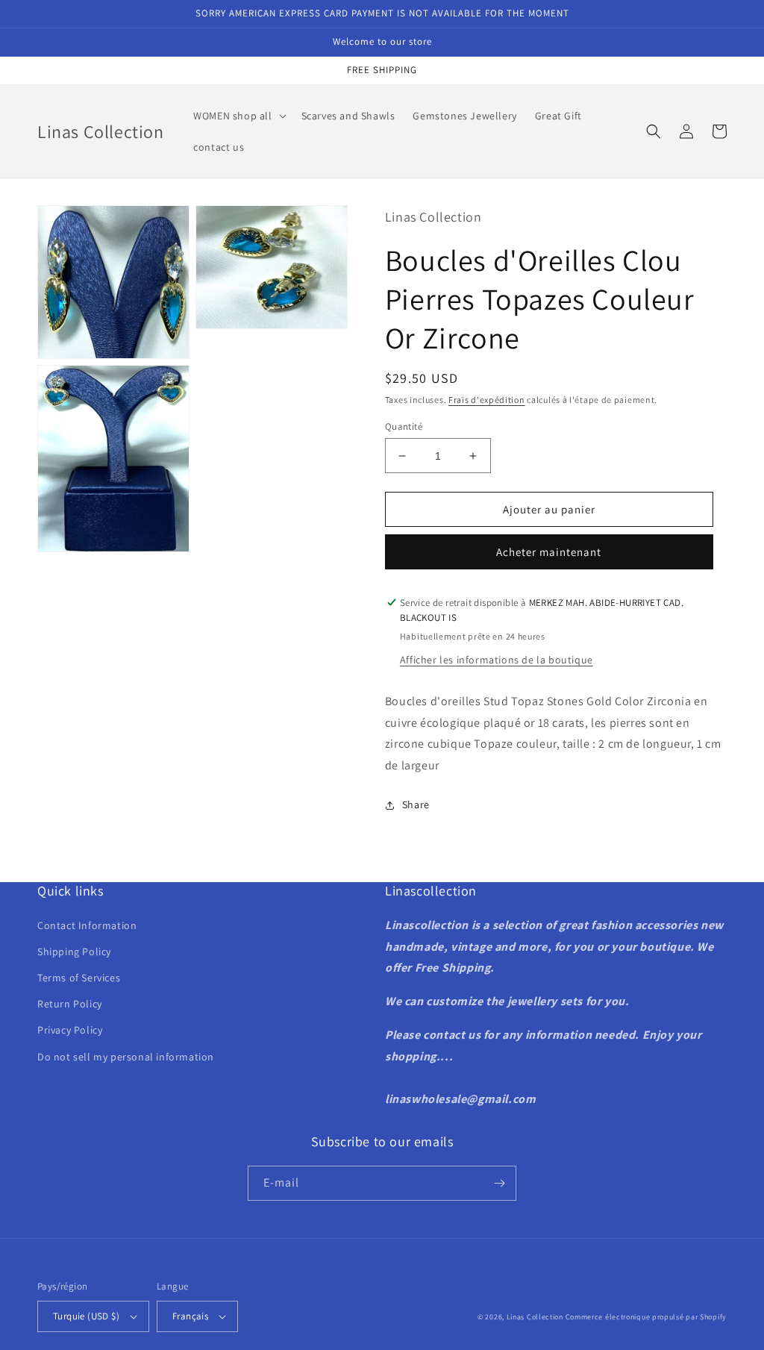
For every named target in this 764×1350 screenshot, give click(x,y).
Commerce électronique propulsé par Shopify (646, 1317)
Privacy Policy (69, 1030)
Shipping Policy (74, 951)
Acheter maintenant (548, 552)
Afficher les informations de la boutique (496, 659)
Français (190, 1316)
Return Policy (69, 1003)
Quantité (403, 426)
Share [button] (416, 804)
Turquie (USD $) (86, 1316)
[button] (238, 115)
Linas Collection (535, 1317)
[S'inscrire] (499, 1183)
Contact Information (87, 925)
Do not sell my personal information (125, 1056)
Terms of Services (78, 977)
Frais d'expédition (486, 399)
